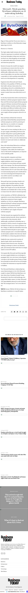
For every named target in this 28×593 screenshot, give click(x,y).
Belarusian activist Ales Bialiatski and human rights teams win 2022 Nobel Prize (13, 477)
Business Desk (11, 16)
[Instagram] (2, 553)
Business (3, 561)
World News (14, 5)
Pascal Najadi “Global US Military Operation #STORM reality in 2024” (13, 359)
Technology (3, 569)
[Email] (26, 312)
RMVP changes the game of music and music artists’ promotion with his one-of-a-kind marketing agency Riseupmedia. (13, 410)
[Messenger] (14, 312)
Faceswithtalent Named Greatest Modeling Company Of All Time (12, 384)
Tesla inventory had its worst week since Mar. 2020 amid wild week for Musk (13, 455)
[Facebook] (11, 312)
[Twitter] (17, 312)
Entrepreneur (4, 564)
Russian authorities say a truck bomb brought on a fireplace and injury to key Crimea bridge (13, 433)
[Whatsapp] (23, 312)
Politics (2, 566)
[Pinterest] (20, 312)
